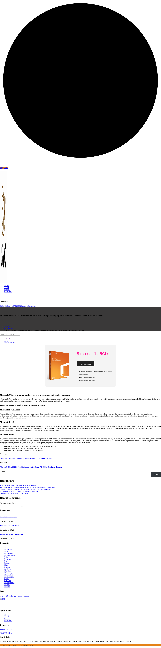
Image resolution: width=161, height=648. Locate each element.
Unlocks (7, 585)
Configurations (9, 555)
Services (7, 290)
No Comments (9, 342)
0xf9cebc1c (26, 596)
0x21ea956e (19, 596)
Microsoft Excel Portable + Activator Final (11, 534)
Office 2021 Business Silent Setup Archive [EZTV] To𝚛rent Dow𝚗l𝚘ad (26, 458)
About (6, 288)
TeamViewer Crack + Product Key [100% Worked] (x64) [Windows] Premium (27, 487)
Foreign (7, 567)
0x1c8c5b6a (8, 596)
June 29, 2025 (9, 338)
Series (6, 579)
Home (6, 286)
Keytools (7, 569)
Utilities (7, 587)
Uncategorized (9, 583)
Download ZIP (86, 364)
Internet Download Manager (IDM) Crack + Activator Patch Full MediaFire (26, 489)
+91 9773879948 (6, 633)
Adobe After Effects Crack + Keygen (9, 525)
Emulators (7, 559)
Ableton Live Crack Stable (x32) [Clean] (14, 493)
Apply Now (4, 168)
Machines (7, 571)
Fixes (6, 565)
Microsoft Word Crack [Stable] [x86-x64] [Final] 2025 (19, 491)
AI (5, 547)
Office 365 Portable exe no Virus (8, 517)
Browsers (7, 551)
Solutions (7, 581)
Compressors (8, 553)
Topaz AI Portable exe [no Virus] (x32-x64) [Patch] (18, 485)
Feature (7, 563)
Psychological (9, 577)
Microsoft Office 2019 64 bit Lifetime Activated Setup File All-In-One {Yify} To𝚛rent (31, 467)
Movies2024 (8, 575)
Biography (8, 549)
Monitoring (8, 573)
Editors (6, 557)
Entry (6, 561)
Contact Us (8, 292)
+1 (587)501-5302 (6, 629)
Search (2, 471)
